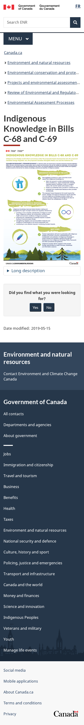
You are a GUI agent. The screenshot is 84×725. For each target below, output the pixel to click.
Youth (9, 639)
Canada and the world (23, 584)
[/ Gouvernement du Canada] (32, 6)
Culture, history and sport (26, 552)
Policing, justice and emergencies (33, 562)
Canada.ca (13, 52)
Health (9, 508)
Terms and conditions (23, 703)
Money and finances (21, 595)
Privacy (10, 713)
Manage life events (20, 650)
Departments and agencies (27, 424)
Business (11, 486)
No (48, 307)
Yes (35, 307)
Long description (28, 270)
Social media (15, 670)
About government (20, 435)
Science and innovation (24, 606)
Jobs (7, 454)
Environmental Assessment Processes (40, 102)
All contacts (14, 413)
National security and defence (30, 541)
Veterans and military (22, 628)
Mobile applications (21, 681)
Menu (15, 38)
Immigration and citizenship (28, 464)
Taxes (8, 519)
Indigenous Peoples (21, 617)
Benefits (11, 497)
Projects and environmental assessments (43, 82)
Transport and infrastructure (29, 573)
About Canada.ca (18, 692)
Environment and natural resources (38, 62)
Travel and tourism (20, 475)
